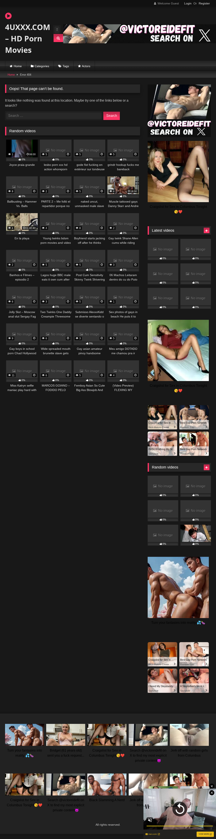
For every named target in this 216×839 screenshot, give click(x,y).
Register (204, 3)
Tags (66, 66)
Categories (42, 66)
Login (188, 3)
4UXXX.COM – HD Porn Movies (25, 38)
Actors (86, 66)
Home (18, 66)
